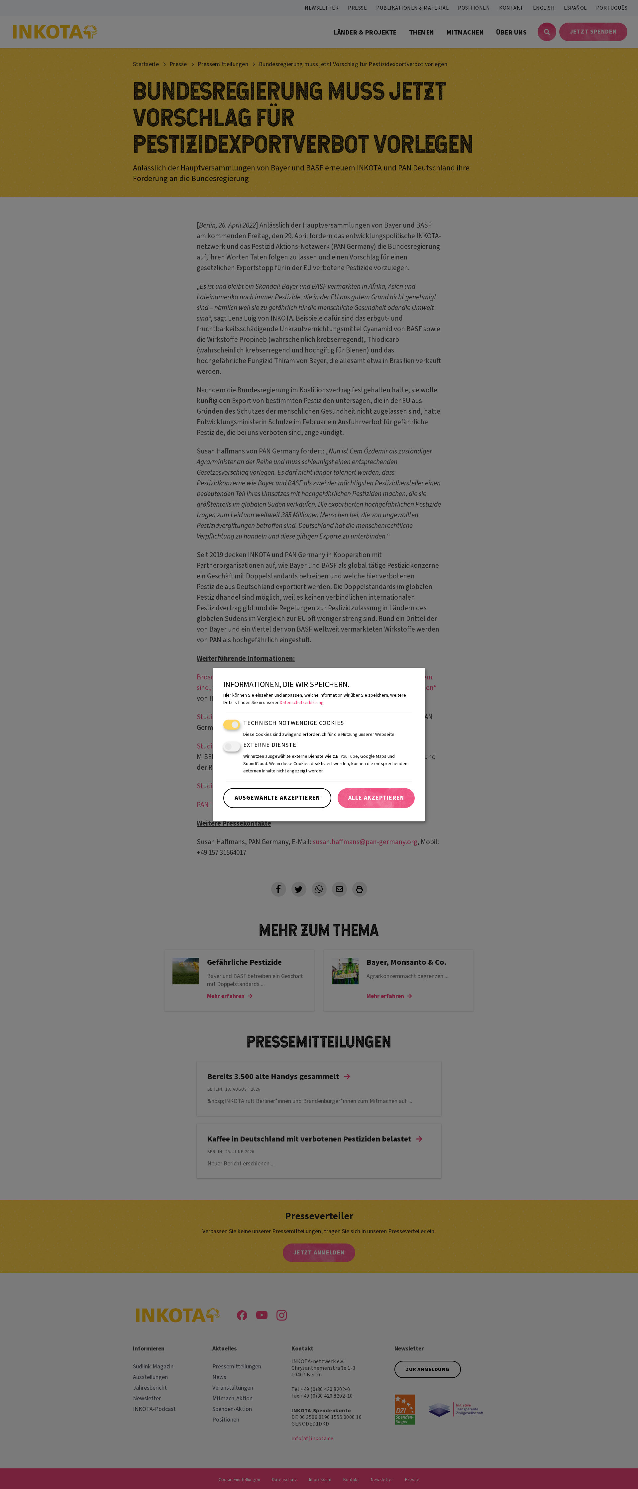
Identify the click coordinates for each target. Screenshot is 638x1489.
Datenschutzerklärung (302, 702)
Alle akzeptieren (376, 798)
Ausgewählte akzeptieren (277, 798)
